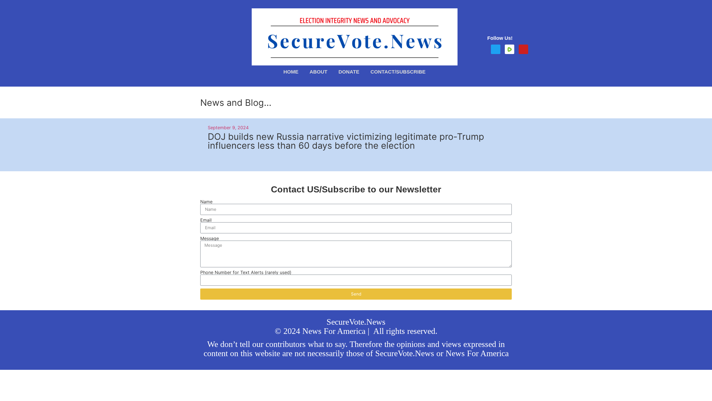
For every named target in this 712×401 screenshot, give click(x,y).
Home (290, 72)
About (318, 72)
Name (206, 201)
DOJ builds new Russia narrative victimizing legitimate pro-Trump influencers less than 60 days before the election (346, 141)
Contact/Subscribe (398, 72)
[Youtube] (523, 49)
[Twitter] (495, 49)
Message (209, 238)
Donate (348, 72)
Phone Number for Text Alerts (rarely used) (245, 272)
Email (206, 220)
